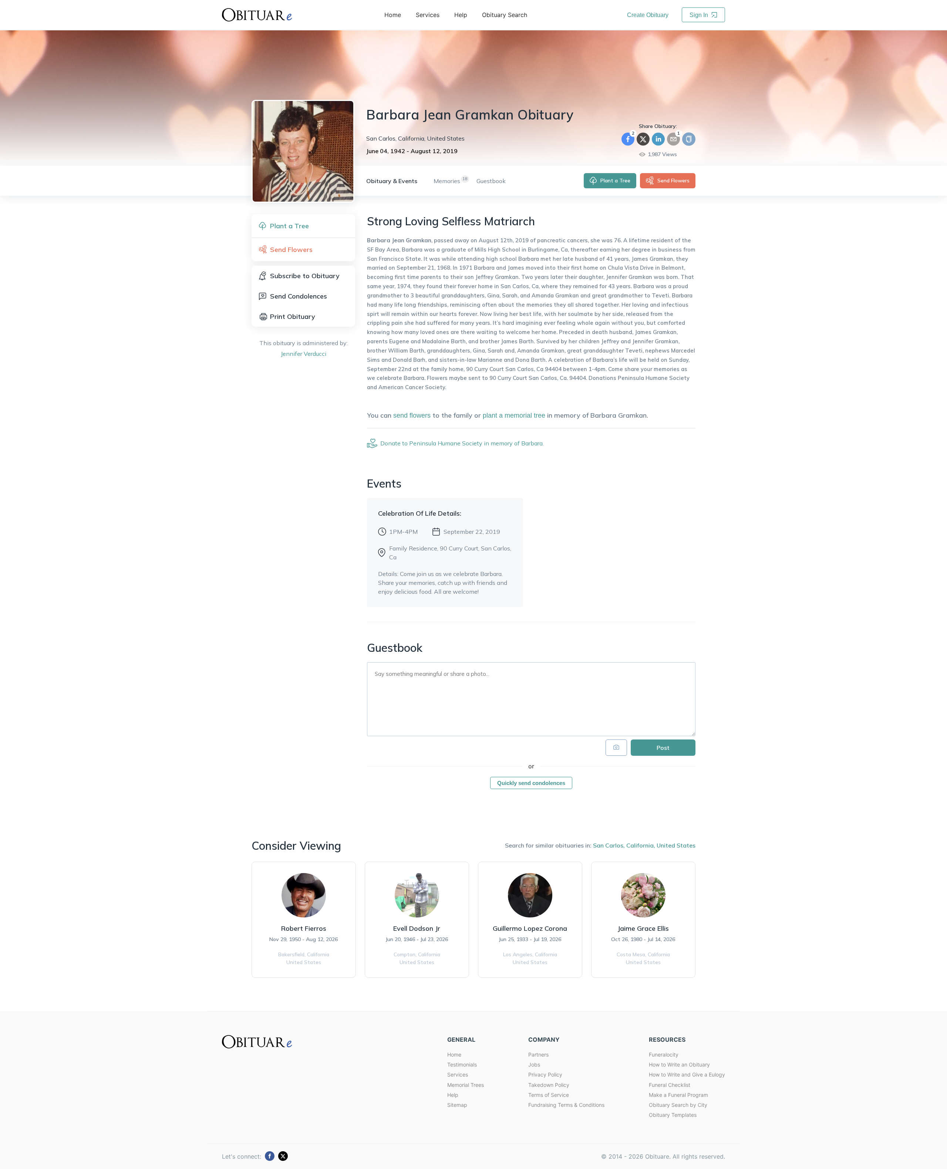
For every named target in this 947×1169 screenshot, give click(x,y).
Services (457, 1074)
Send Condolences (298, 296)
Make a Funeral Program (678, 1095)
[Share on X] (643, 139)
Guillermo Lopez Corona (530, 928)
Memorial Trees (465, 1085)
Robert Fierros (303, 928)
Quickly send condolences (531, 783)
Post (663, 747)
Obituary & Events (391, 181)
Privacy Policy (545, 1074)
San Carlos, (609, 845)
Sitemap (457, 1105)
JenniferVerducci (303, 353)
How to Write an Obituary (679, 1064)
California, (640, 845)
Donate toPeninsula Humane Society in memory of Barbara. (462, 443)
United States (676, 845)
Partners (538, 1054)
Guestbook (491, 181)
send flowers (412, 415)
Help (452, 1095)
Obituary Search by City (678, 1105)
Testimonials (462, 1064)
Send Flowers (673, 180)
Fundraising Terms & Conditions (566, 1105)
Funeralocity (663, 1054)
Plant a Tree (615, 180)
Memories (447, 181)
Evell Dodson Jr (416, 928)
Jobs (534, 1064)
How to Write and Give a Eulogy (687, 1074)
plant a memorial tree (514, 415)
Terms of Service (548, 1095)
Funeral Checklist (669, 1085)
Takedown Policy (548, 1085)
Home (454, 1054)
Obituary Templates (673, 1115)
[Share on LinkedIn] (658, 139)
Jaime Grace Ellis (643, 928)
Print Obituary (292, 316)
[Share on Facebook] (627, 139)
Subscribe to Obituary (305, 276)
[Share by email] (673, 139)
